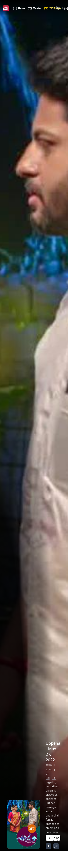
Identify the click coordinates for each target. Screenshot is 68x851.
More (55, 832)
